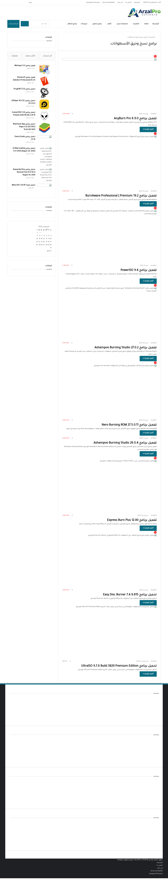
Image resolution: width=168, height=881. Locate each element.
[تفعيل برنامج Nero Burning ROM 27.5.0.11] (109, 389)
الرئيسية (137, 2)
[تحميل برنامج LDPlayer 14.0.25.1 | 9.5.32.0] (44, 104)
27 (44, 245)
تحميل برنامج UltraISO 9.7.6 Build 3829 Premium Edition (119, 666)
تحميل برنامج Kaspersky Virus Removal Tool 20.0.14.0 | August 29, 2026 (24, 172)
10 (50, 239)
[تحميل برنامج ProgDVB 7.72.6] (44, 93)
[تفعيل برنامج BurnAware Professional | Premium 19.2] (109, 160)
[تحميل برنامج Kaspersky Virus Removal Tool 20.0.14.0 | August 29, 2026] (44, 175)
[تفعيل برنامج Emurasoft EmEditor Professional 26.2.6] (44, 81)
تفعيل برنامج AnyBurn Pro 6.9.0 (135, 118)
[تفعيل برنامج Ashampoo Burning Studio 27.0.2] (109, 312)
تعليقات (14, 56)
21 (41, 242)
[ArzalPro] (144, 12)
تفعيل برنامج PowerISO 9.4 (139, 270)
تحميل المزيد (154, 720)
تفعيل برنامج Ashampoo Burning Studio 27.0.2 (125, 347)
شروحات (84, 24)
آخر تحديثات (47, 56)
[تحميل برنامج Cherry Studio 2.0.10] (44, 140)
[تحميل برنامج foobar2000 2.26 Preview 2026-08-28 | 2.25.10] (44, 116)
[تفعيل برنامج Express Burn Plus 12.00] (109, 485)
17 (50, 242)
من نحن (120, 2)
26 (46, 245)
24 (50, 245)
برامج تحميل (97, 24)
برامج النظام (72, 24)
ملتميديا (136, 24)
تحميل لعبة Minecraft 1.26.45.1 (23, 185)
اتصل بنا (128, 2)
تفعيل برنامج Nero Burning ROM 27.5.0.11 (129, 425)
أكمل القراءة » (148, 129)
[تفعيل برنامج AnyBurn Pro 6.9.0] (109, 83)
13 (44, 239)
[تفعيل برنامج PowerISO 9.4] (109, 235)
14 (41, 239)
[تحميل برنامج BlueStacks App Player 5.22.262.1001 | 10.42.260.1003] (44, 128)
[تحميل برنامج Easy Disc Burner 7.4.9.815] (109, 559)
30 (37, 245)
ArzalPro (154, 438)
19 (46, 242)
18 (48, 242)
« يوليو (49, 251)
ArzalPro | (138, 860)
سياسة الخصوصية (93, 2)
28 (41, 245)
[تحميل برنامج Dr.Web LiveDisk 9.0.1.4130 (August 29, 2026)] (44, 156)
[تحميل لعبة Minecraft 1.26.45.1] (44, 189)
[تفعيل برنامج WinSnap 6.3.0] (44, 69)
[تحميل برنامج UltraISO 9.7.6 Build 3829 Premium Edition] (109, 632)
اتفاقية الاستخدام (109, 2)
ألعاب (109, 24)
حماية (147, 24)
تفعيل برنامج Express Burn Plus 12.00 (132, 520)
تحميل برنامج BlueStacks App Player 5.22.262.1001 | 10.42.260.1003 (24, 127)
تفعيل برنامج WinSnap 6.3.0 (24, 66)
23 (37, 242)
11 (48, 239)
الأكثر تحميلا (30, 56)
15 (39, 239)
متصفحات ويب (122, 24)
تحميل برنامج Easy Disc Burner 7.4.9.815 (130, 595)
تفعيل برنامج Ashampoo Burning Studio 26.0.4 (125, 443)
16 (37, 239)
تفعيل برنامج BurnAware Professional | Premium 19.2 (121, 196)
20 (44, 242)
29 (39, 245)
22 (39, 242)
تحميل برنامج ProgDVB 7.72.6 (24, 89)
